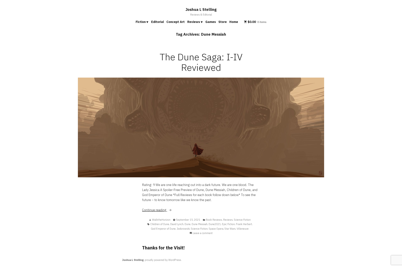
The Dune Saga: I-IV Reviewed (201, 62)
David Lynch (176, 224)
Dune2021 (215, 224)
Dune (187, 224)
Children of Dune (159, 224)
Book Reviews (214, 219)
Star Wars (230, 228)
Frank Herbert (244, 224)
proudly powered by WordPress (163, 260)
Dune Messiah (199, 224)
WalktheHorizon (161, 219)
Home (233, 22)
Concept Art (175, 22)
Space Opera (216, 228)
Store (222, 22)
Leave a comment (203, 233)
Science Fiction (242, 219)
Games (210, 22)
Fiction (141, 22)
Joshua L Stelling (201, 9)
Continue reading (162, 210)
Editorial (157, 22)
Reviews (193, 22)
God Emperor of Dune (163, 228)
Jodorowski (183, 228)
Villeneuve (243, 228)
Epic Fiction (228, 224)
